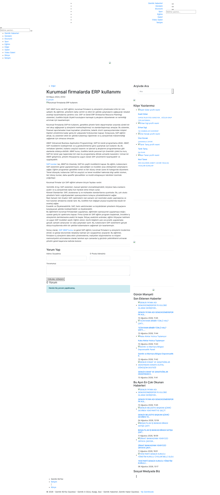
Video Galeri (157, 20)
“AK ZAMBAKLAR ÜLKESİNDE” (148, 131)
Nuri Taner (142, 159)
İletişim (160, 22)
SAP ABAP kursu (66, 230)
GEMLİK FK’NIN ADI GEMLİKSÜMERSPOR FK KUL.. (155, 313)
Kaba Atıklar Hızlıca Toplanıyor (151, 340)
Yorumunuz (51, 263)
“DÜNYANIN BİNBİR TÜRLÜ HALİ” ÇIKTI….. (152, 329)
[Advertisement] (153, 218)
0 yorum (50, 99)
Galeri (160, 17)
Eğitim (160, 14)
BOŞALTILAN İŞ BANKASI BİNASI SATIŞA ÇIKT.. (155, 431)
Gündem (159, 6)
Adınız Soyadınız (53, 253)
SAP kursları (51, 164)
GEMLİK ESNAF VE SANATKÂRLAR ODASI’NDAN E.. (153, 373)
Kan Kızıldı (141, 152)
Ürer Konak (143, 138)
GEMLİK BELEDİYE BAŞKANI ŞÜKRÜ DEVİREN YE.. (153, 416)
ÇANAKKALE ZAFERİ (145, 142)
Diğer (7, 47)
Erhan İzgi (142, 127)
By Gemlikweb (147, 492)
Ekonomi (159, 9)
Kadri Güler (143, 114)
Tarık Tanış (142, 149)
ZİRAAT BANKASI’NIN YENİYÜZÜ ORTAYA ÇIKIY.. (152, 446)
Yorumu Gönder (55, 279)
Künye (7, 55)
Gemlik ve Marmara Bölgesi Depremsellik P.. (155, 355)
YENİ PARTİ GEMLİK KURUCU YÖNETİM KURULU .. (155, 462)
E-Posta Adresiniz (97, 253)
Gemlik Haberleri (155, 3)
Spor (161, 11)
